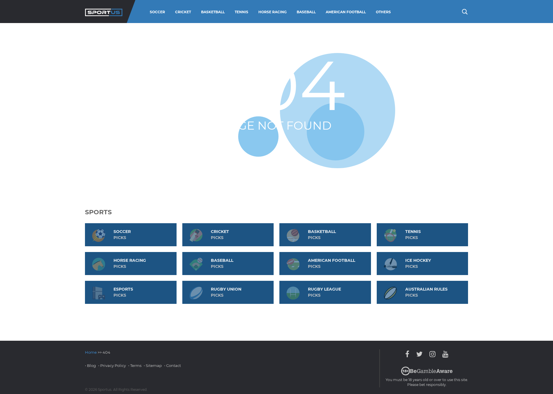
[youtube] (444, 354)
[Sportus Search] (464, 11)
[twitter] (419, 354)
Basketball (213, 12)
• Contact (172, 365)
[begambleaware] (427, 374)
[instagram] (432, 354)
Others (383, 12)
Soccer (157, 12)
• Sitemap (153, 365)
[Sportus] (104, 11)
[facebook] (408, 354)
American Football (346, 12)
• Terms (134, 365)
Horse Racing (272, 12)
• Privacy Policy (112, 365)
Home (91, 352)
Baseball (306, 12)
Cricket (183, 12)
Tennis (241, 12)
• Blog (90, 365)
